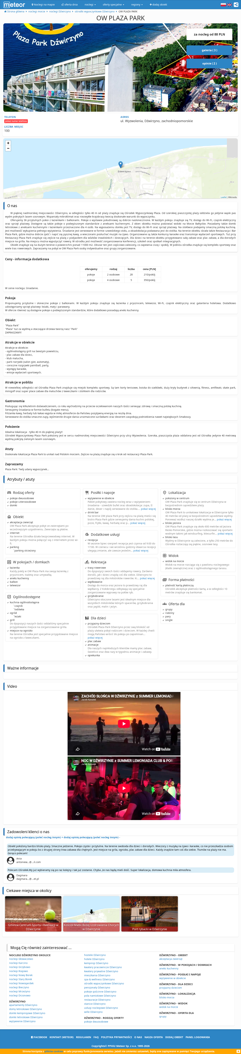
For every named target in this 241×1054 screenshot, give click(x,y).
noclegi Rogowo (18, 971)
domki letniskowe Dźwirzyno (26, 1017)
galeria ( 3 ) (209, 50)
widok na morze (168, 1007)
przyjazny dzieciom (170, 987)
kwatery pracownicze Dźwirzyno (103, 967)
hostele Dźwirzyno (95, 955)
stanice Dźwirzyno (95, 1003)
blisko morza (166, 997)
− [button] (8, 148)
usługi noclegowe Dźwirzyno (101, 1007)
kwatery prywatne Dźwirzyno (101, 971)
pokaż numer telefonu (16, 121)
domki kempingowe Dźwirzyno (27, 1013)
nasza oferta (153, 1037)
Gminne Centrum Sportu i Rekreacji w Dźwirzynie (33, 927)
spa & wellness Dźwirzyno (99, 979)
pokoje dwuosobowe (96, 1021)
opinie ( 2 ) (209, 63)
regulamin (83, 1037)
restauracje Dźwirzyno (97, 999)
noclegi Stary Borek (20, 979)
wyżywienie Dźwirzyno (22, 1021)
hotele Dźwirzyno (94, 959)
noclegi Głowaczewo (21, 959)
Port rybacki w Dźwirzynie (149, 929)
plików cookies (54, 1051)
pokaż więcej (148, 508)
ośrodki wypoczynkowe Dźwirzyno (104, 983)
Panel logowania (198, 1037)
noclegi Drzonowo (19, 995)
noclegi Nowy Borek (20, 975)
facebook (40, 1037)
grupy (162, 1016)
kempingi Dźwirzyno (96, 963)
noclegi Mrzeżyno (19, 991)
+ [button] (8, 143)
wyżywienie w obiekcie (172, 978)
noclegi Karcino (18, 963)
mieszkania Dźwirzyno (97, 975)
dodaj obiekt (174, 1037)
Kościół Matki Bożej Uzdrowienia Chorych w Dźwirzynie (91, 927)
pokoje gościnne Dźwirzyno (100, 991)
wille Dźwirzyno (93, 1012)
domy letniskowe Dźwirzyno (25, 1009)
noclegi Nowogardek (21, 983)
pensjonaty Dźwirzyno (97, 987)
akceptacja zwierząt (170, 959)
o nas (138, 1037)
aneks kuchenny (168, 968)
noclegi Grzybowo (19, 967)
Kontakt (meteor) (62, 1037)
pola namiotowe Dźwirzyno (100, 995)
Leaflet (224, 197)
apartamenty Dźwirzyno (23, 1005)
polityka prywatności (116, 1037)
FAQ (96, 1037)
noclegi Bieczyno (19, 987)
